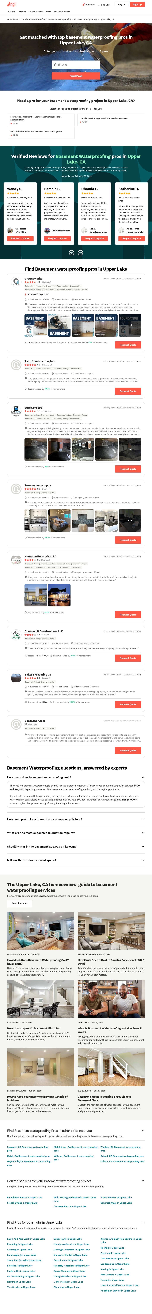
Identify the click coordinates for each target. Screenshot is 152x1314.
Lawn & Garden (36, 11)
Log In (121, 4)
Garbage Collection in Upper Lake (72, 1249)
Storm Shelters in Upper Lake (116, 1197)
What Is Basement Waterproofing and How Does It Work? (110, 1030)
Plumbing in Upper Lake (20, 1244)
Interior (11, 11)
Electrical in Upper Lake (20, 1265)
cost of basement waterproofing (31, 785)
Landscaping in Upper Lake (21, 1255)
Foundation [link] (12, 19)
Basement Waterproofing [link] (59, 19)
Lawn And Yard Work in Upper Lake (26, 1238)
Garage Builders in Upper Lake (70, 1276)
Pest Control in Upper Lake (114, 1274)
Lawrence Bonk (15, 954)
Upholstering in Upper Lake (68, 1281)
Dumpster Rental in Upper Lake (70, 1255)
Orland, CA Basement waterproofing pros (122, 1156)
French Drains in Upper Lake (22, 1202)
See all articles (20, 903)
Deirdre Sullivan (16, 1091)
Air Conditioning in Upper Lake (23, 1276)
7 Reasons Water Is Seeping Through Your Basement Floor (104, 1098)
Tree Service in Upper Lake (21, 1287)
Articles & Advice (62, 11)
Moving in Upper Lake (112, 1269)
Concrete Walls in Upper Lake (116, 1202)
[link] (10, 230)
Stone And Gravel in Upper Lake (24, 1260)
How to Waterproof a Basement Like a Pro (33, 1028)
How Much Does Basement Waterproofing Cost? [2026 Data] (38, 961)
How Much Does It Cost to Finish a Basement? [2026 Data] (111, 961)
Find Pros (76, 76)
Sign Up (137, 4)
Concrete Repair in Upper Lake (70, 1206)
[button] (35, 325)
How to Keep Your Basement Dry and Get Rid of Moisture (37, 1098)
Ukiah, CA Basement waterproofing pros (28, 1156)
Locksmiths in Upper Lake (21, 1271)
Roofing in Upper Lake (19, 1281)
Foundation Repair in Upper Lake (24, 1197)
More (48, 11)
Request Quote (128, 344)
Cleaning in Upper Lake (19, 1249)
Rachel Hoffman (87, 954)
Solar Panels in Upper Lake (68, 1260)
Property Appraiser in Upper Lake (72, 1265)
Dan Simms (12, 1023)
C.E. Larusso (84, 1091)
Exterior (22, 11)
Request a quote (20, 238)
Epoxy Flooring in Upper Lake (69, 1271)
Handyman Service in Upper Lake (71, 1244)
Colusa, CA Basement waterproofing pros (122, 1161)
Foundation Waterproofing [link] (33, 19)
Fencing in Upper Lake (112, 1280)
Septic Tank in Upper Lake (68, 1238)
